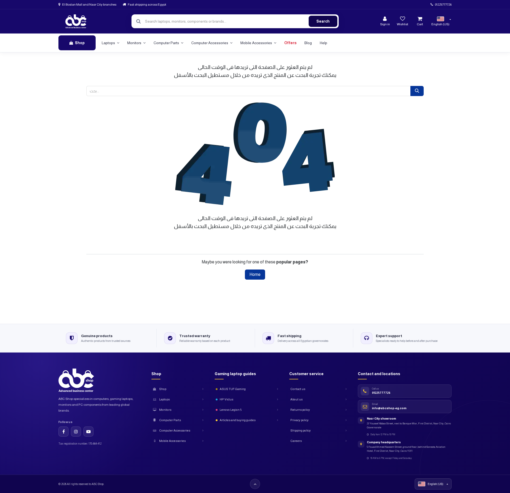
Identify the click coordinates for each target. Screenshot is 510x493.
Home (255, 274)
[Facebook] (63, 431)
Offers (290, 43)
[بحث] (417, 91)
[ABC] (76, 21)
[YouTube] (88, 431)
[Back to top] (255, 484)
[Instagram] (76, 431)
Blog (308, 43)
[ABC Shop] (80, 380)
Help (323, 43)
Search (323, 21)
